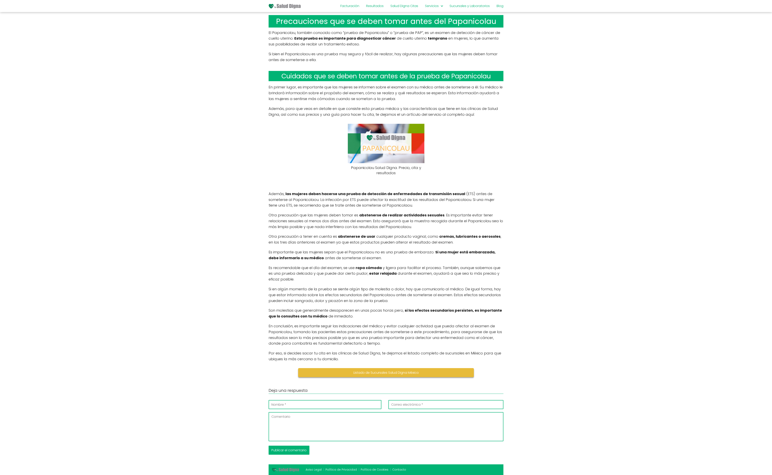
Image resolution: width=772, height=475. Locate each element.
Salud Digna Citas (404, 6)
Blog (500, 6)
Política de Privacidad (341, 470)
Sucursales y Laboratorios (470, 6)
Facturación (349, 6)
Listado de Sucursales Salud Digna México (386, 372)
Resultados (375, 6)
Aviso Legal (314, 470)
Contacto (399, 470)
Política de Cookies (374, 470)
